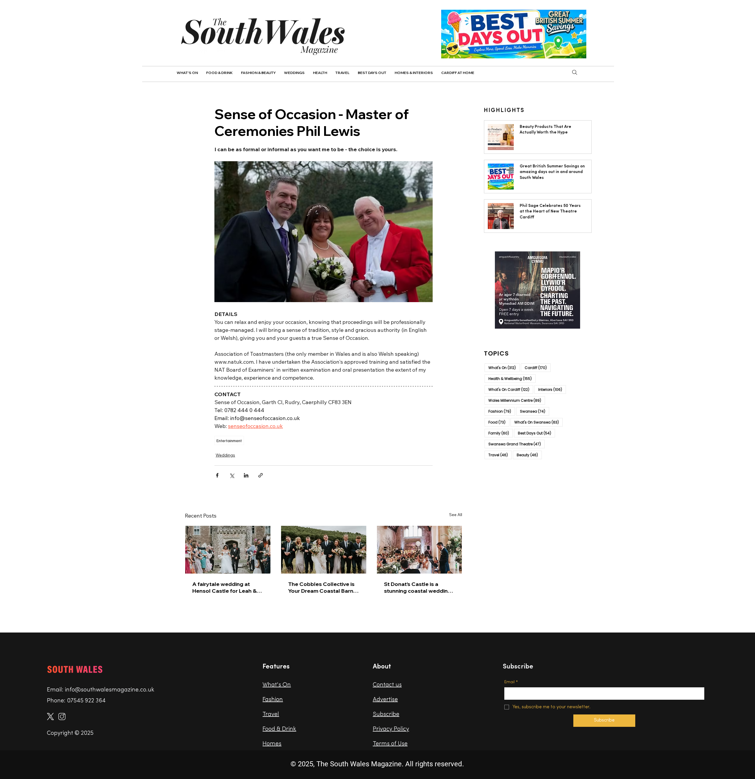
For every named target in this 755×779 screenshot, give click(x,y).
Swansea (534, 411)
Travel (500, 454)
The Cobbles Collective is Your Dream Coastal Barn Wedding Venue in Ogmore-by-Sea (321, 587)
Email (511, 682)
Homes (271, 744)
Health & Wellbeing (512, 378)
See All (455, 514)
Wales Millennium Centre (516, 400)
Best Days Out (536, 433)
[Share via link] (260, 475)
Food (498, 422)
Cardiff (538, 367)
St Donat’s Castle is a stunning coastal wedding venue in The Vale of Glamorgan (417, 587)
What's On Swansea (538, 422)
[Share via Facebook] (217, 475)
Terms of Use (390, 744)
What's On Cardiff (510, 389)
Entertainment (229, 440)
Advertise (385, 700)
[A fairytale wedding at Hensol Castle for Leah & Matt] (227, 550)
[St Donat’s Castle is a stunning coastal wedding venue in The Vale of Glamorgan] (419, 550)
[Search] (574, 72)
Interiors (552, 389)
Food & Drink (279, 729)
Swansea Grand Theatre (516, 444)
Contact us (387, 685)
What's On (504, 367)
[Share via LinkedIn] (246, 475)
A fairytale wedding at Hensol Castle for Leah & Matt (224, 587)
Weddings (225, 455)
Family (500, 433)
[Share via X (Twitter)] (231, 475)
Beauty (529, 454)
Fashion (501, 411)
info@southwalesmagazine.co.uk (109, 690)
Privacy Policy (391, 729)
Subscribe (386, 714)
